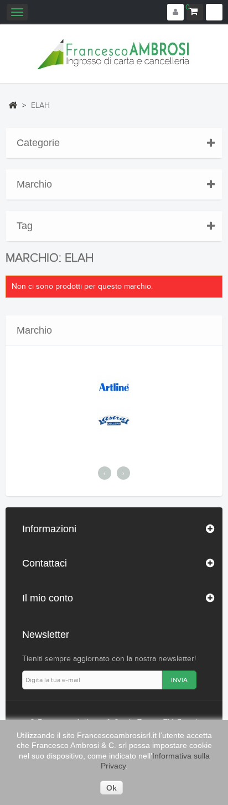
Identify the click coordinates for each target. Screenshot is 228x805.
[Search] (214, 12)
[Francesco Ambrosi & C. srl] (114, 54)
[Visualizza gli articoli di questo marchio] (114, 386)
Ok (111, 787)
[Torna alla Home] (12, 105)
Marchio (34, 184)
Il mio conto (47, 598)
